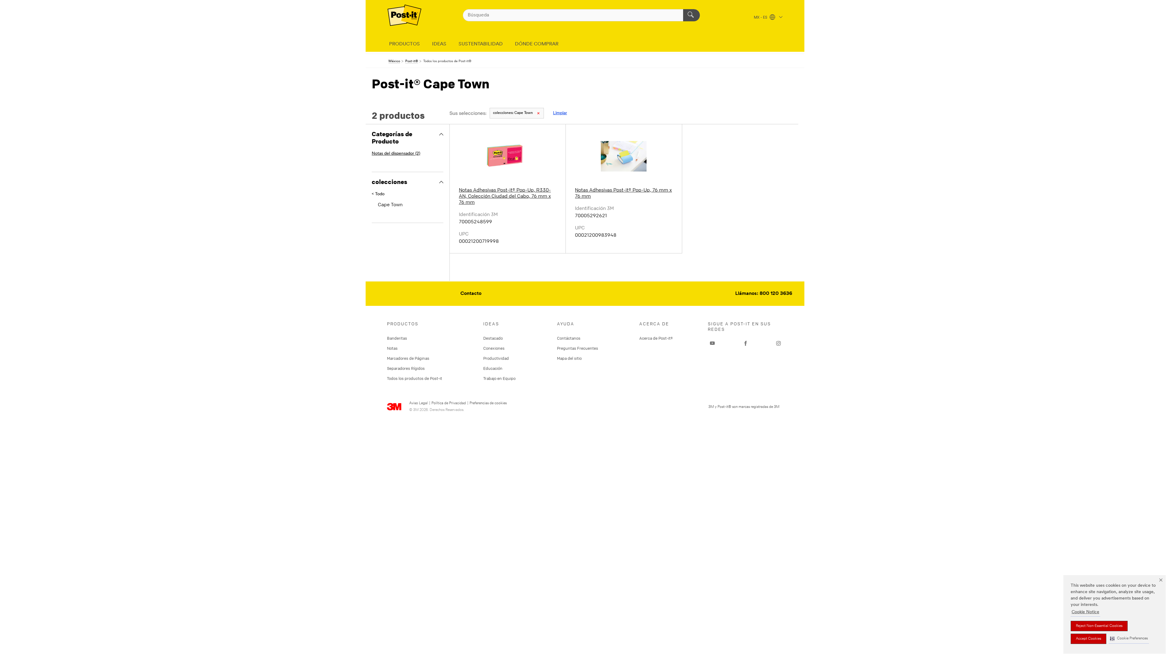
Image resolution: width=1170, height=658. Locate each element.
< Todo (378, 194)
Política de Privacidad (448, 403)
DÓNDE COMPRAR (536, 44)
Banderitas (397, 338)
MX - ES (761, 17)
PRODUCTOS (404, 44)
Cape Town (513, 113)
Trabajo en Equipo (499, 378)
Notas (392, 348)
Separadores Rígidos (406, 368)
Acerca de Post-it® (656, 338)
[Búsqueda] (691, 15)
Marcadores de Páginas (408, 358)
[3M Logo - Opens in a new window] (404, 15)
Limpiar (560, 113)
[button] (1129, 639)
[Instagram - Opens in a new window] (778, 343)
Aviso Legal (418, 403)
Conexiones (494, 348)
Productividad (496, 358)
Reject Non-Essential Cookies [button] (1099, 626)
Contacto (470, 293)
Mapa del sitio (569, 358)
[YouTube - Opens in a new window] (712, 343)
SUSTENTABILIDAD (481, 44)
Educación (492, 368)
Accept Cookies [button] (1088, 639)
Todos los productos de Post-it (414, 378)
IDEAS (439, 44)
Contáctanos (568, 338)
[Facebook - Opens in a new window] (745, 343)
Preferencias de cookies (488, 403)
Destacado (493, 338)
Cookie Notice (1085, 612)
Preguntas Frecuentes (577, 348)
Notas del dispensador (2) (396, 153)
